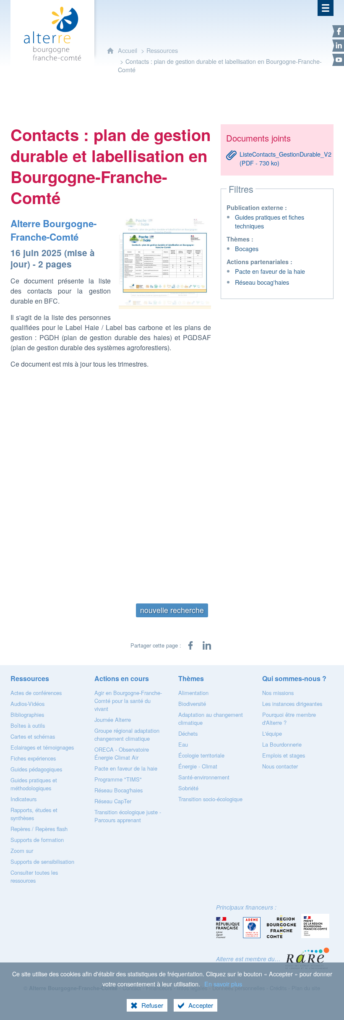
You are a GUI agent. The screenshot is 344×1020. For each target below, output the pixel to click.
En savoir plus (223, 983)
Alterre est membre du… (248, 959)
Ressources (162, 50)
